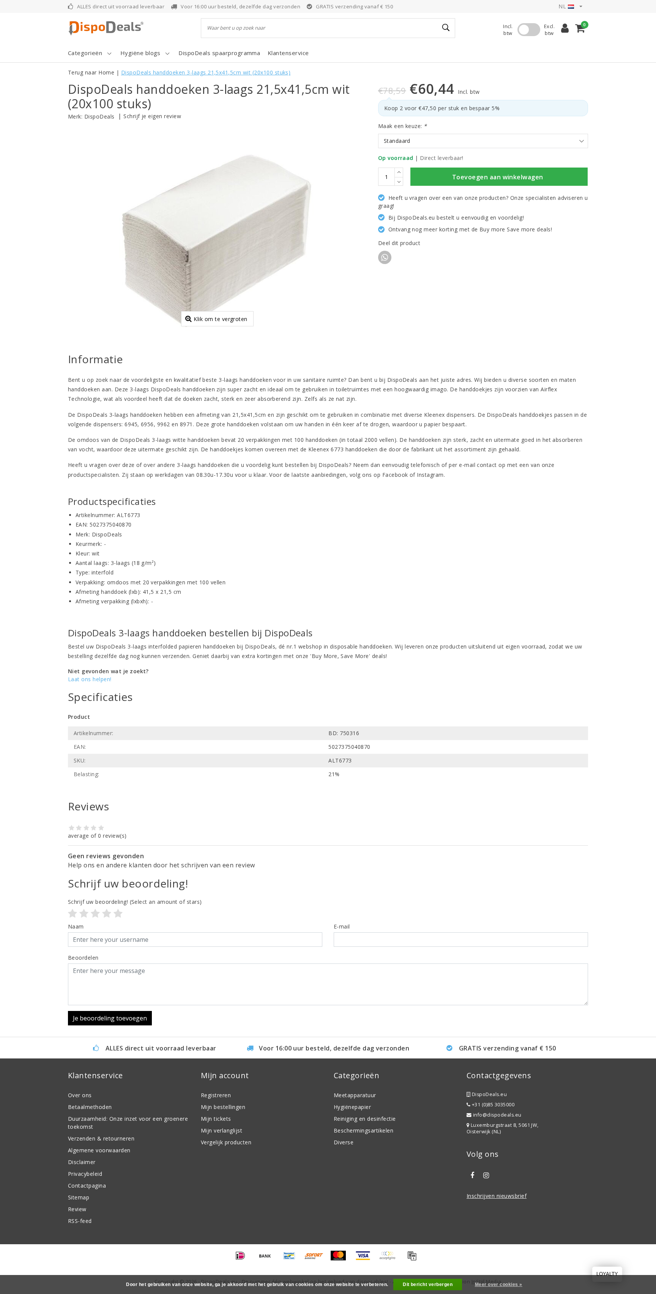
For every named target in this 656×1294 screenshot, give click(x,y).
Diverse (343, 1142)
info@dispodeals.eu (497, 1115)
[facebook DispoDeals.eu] (472, 1175)
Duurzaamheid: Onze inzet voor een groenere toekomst (128, 1122)
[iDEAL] (243, 1259)
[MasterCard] (341, 1259)
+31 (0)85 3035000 (492, 1104)
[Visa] (365, 1259)
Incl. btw (507, 29)
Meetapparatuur (355, 1095)
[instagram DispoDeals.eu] (486, 1175)
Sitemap (78, 1197)
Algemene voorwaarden (99, 1150)
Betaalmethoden (90, 1106)
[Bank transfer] (267, 1259)
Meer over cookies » (498, 1284)
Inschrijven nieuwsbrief (497, 1195)
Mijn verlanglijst (221, 1130)
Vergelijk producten (226, 1142)
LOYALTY (607, 1274)
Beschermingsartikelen (363, 1130)
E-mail (342, 926)
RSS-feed (80, 1220)
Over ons (80, 1095)
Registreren (216, 1095)
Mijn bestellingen (223, 1106)
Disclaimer (82, 1162)
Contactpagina (87, 1185)
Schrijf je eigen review (152, 116)
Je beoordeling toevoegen (110, 1018)
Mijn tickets (216, 1118)
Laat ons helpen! (90, 679)
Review (77, 1209)
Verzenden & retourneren (101, 1138)
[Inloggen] (565, 28)
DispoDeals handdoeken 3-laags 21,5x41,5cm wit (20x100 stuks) (206, 72)
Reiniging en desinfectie (365, 1118)
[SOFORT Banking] (316, 1259)
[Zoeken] (446, 27)
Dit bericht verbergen (428, 1284)
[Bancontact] (292, 1259)
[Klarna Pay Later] (390, 1259)
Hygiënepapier (352, 1106)
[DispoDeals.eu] (106, 28)
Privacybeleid (85, 1173)
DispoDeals (99, 116)
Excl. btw (549, 29)
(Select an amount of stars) (135, 901)
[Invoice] (413, 1259)
